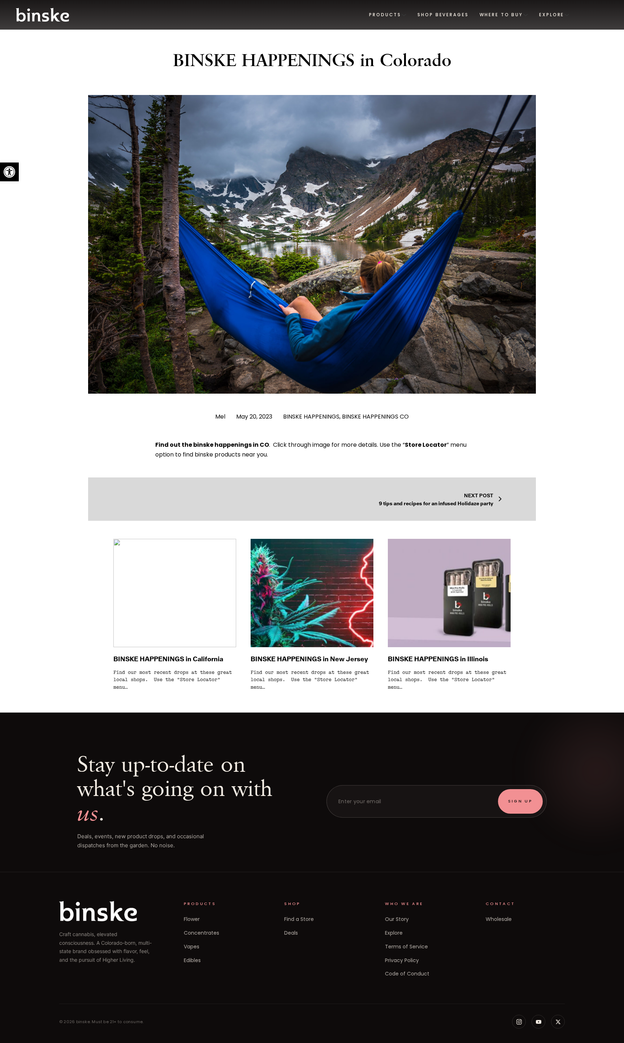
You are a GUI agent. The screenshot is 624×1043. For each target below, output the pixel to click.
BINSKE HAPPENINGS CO (375, 416)
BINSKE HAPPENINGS (311, 416)
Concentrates (201, 932)
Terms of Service (406, 946)
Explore (551, 15)
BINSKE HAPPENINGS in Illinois (438, 659)
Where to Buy (501, 15)
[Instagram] (519, 1022)
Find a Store (299, 919)
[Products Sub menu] (404, 15)
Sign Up (520, 801)
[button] (9, 172)
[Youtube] (538, 1022)
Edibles (192, 960)
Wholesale (499, 919)
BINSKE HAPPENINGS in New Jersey (309, 659)
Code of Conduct (407, 973)
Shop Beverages (442, 15)
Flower (192, 919)
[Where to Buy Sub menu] (525, 15)
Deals (291, 932)
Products (385, 15)
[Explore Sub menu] (566, 15)
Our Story (397, 919)
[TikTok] (558, 1022)
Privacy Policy (402, 960)
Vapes (191, 946)
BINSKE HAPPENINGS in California (168, 659)
